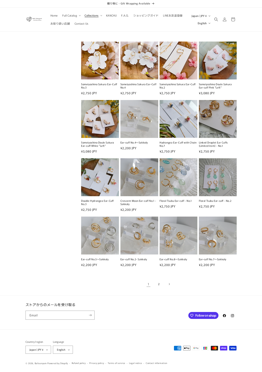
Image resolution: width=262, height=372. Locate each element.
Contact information (156, 362)
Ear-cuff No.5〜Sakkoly (95, 259)
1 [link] (148, 284)
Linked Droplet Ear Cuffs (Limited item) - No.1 (213, 144)
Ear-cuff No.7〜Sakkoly (213, 259)
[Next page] (169, 284)
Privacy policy (96, 362)
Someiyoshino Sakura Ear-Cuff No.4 (138, 86)
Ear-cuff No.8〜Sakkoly (173, 259)
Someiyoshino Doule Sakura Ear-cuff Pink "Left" (215, 86)
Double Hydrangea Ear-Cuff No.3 (97, 202)
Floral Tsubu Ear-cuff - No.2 (215, 201)
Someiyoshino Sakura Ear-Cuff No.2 (178, 86)
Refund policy (79, 362)
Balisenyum (41, 363)
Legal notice (135, 362)
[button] (71, 15)
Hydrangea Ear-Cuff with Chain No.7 (178, 144)
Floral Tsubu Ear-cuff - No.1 (176, 201)
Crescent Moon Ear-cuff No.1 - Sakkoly (138, 202)
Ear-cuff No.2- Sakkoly (133, 259)
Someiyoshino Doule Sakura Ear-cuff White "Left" (97, 144)
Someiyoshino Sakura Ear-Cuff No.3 (99, 86)
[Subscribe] (90, 315)
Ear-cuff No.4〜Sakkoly (134, 142)
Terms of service (116, 362)
